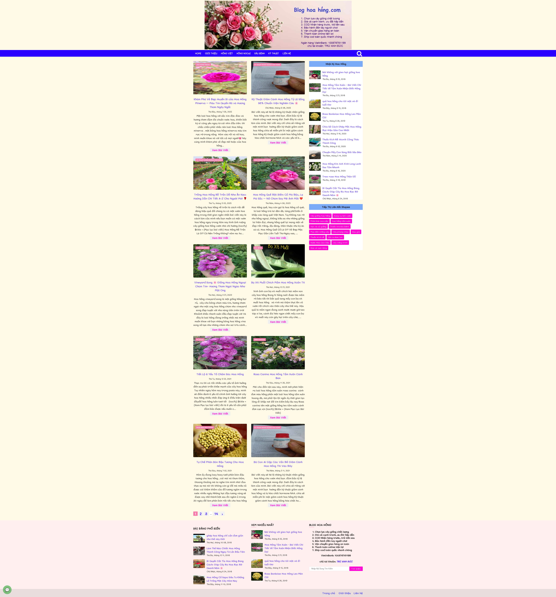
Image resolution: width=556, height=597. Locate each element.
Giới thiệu (345, 593)
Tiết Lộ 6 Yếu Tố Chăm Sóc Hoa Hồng (220, 374)
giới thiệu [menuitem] (211, 53)
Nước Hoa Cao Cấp (320, 242)
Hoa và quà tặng (319, 248)
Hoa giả (356, 231)
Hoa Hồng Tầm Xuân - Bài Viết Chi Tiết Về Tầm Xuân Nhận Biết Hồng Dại (341, 88)
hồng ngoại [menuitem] (244, 53)
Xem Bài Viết (220, 150)
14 (216, 513)
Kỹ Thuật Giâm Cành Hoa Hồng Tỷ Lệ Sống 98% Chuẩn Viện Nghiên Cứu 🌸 (278, 101)
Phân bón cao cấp (319, 221)
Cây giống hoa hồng (320, 215)
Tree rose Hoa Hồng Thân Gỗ (339, 176)
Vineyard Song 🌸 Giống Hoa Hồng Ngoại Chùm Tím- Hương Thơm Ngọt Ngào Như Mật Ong (220, 286)
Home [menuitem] (198, 53)
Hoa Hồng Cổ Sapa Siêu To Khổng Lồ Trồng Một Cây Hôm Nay (225, 579)
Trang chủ (328, 593)
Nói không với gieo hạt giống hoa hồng (341, 74)
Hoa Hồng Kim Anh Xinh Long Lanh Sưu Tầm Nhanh (341, 165)
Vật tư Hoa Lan (335, 237)
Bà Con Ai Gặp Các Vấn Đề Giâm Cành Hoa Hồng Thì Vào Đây (278, 464)
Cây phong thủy (340, 231)
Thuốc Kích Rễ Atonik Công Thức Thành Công (340, 141)
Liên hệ (358, 593)
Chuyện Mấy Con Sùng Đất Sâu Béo (341, 152)
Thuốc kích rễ (317, 237)
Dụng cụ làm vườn (342, 215)
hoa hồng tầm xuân (341, 221)
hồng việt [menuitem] (227, 53)
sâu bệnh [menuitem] (259, 53)
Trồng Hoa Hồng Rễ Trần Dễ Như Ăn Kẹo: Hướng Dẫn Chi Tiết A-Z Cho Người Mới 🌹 (220, 196)
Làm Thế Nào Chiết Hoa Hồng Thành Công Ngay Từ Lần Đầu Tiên (226, 550)
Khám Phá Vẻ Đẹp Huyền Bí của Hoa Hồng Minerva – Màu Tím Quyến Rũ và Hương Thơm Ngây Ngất (220, 103)
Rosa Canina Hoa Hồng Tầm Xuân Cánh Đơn (278, 376)
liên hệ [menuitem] (287, 53)
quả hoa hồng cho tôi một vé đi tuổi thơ (340, 103)
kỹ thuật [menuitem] (273, 53)
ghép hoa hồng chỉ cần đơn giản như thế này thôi (225, 537)
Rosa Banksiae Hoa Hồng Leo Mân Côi (341, 115)
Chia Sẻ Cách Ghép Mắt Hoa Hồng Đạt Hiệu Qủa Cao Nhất (341, 128)
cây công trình (340, 242)
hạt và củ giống (318, 226)
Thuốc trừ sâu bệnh (339, 226)
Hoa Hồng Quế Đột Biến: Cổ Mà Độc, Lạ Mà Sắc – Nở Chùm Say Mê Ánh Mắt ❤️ (278, 196)
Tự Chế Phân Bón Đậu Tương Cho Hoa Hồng (220, 464)
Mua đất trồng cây (320, 231)
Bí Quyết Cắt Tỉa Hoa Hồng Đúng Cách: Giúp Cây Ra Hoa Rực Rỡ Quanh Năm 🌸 (340, 192)
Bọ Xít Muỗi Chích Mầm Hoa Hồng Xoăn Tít (278, 282)
